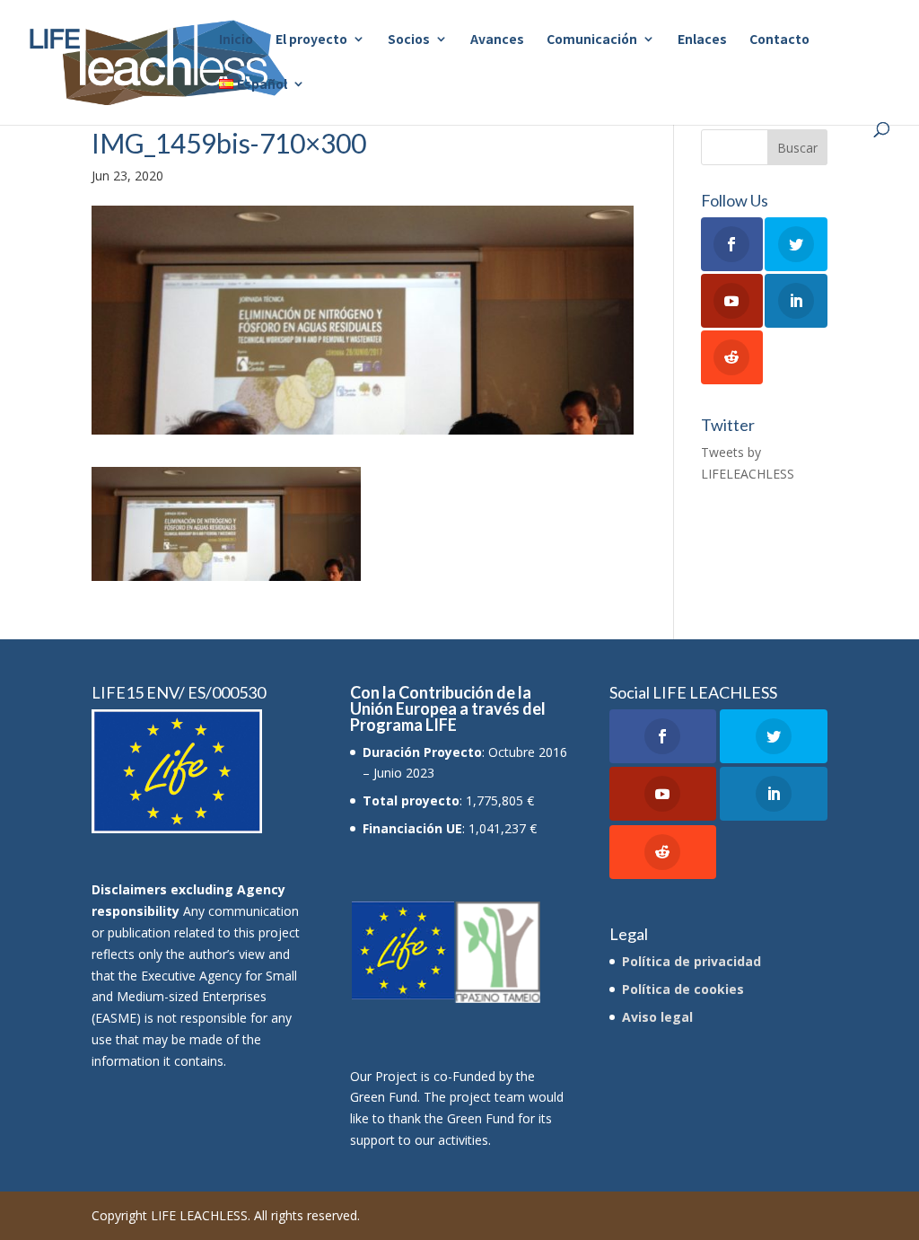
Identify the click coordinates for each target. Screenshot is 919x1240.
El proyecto (311, 40)
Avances (497, 40)
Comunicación (592, 40)
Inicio (236, 40)
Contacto (779, 40)
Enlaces (702, 40)
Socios (409, 40)
